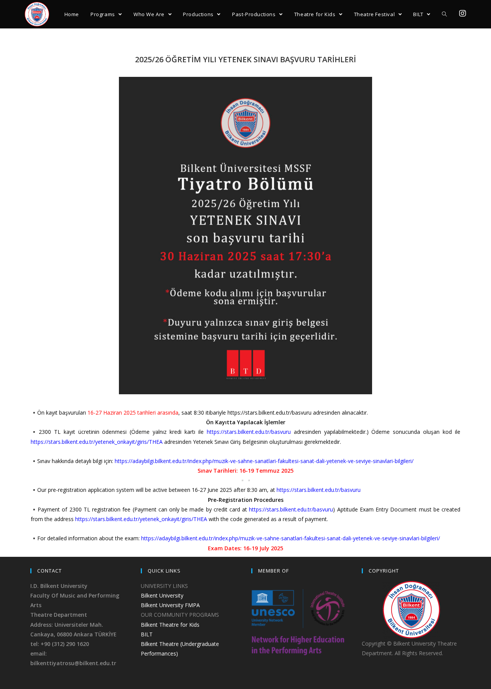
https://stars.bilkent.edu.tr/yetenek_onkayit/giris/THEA (97, 441)
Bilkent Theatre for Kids (170, 624)
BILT (147, 634)
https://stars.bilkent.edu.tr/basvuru (249, 431)
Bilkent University (162, 595)
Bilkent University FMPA (170, 605)
